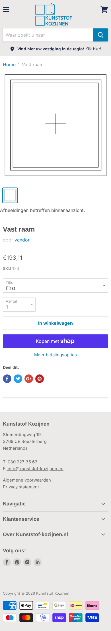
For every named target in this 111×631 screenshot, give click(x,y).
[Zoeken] (100, 34)
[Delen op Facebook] (7, 378)
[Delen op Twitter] (18, 378)
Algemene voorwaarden (27, 480)
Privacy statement (21, 487)
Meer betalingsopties (55, 354)
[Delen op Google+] (28, 378)
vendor (22, 240)
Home (9, 64)
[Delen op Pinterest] (39, 378)
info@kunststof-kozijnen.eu (35, 468)
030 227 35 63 (23, 462)
